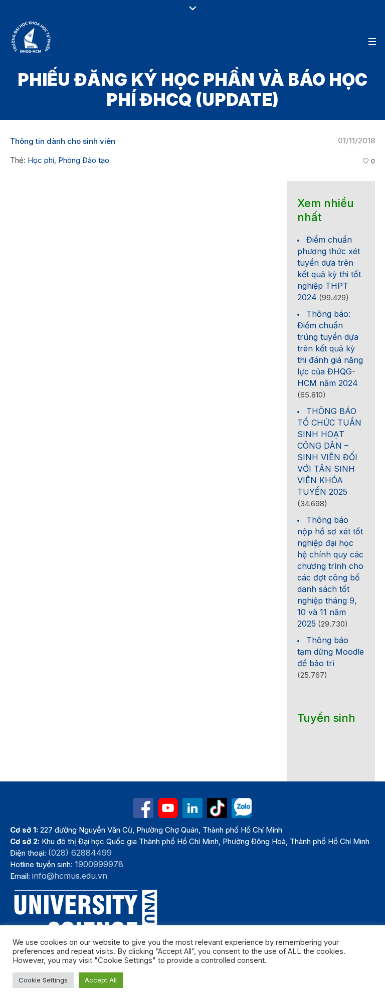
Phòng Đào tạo (83, 160)
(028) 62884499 (80, 853)
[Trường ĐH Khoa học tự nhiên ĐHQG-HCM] (143, 808)
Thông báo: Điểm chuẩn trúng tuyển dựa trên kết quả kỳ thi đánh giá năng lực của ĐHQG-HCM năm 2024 (330, 348)
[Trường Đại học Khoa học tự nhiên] (192, 808)
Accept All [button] (101, 980)
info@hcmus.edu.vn (69, 876)
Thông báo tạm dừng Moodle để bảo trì (330, 651)
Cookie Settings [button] (43, 980)
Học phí (41, 160)
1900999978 (99, 864)
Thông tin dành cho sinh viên (62, 141)
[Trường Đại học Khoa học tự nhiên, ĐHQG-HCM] (32, 37)
